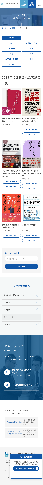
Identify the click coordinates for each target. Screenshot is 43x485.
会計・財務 (11, 48)
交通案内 (7, 324)
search (7, 259)
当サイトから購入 (31, 129)
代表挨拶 (7, 310)
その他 (11, 64)
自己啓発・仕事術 (11, 59)
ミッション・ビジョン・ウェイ (15, 295)
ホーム (4, 28)
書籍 (31, 48)
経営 (11, 54)
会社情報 (12, 28)
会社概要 (7, 302)
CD (31, 38)
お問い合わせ (32, 5)
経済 (31, 54)
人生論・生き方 (31, 43)
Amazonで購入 (31, 134)
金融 (31, 59)
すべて (11, 38)
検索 (21, 266)
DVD (11, 43)
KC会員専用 (24, 5)
